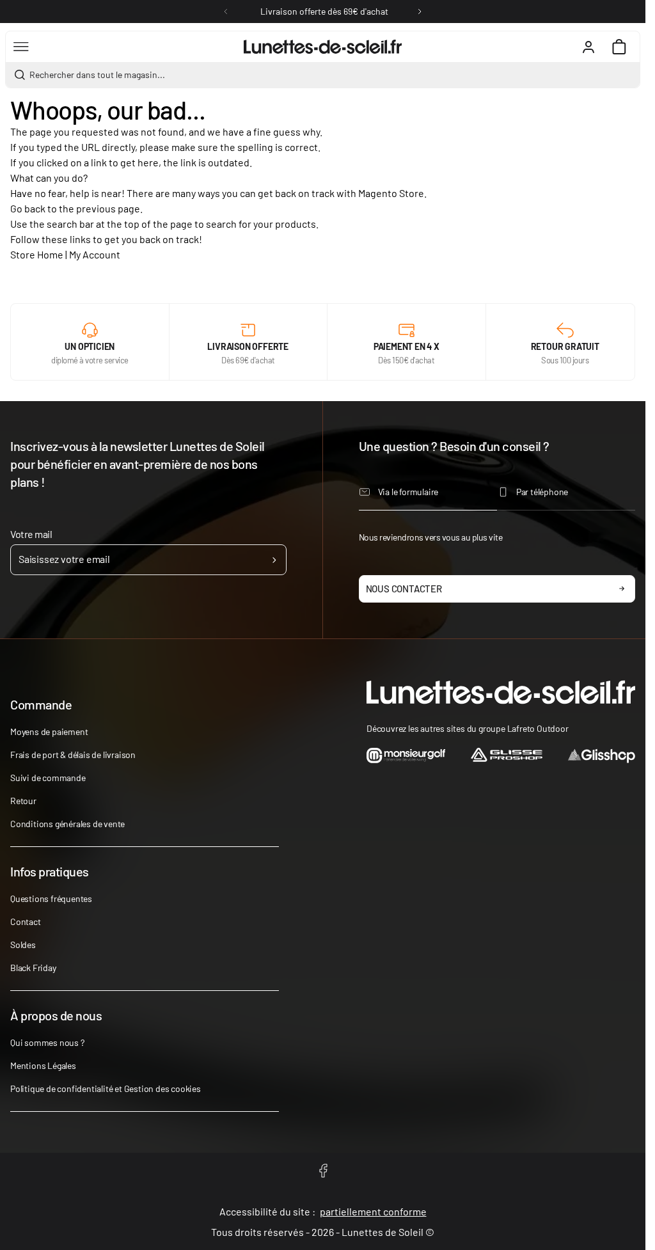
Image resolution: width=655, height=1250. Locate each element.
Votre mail (31, 534)
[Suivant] (420, 11)
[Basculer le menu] (21, 46)
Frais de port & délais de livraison (73, 754)
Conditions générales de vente (67, 823)
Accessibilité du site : (323, 1211)
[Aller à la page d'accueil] (323, 47)
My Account (94, 254)
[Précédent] (226, 11)
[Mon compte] (588, 46)
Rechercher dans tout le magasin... (97, 74)
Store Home (36, 254)
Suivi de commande (48, 777)
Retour (23, 800)
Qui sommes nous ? (47, 1042)
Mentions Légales (43, 1065)
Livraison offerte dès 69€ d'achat (324, 11)
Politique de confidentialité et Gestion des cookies (105, 1088)
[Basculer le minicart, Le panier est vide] (619, 46)
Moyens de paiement (49, 731)
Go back (27, 208)
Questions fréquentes (51, 898)
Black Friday (33, 967)
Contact (25, 921)
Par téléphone (542, 491)
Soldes (23, 944)
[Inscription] (274, 559)
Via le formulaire (408, 491)
